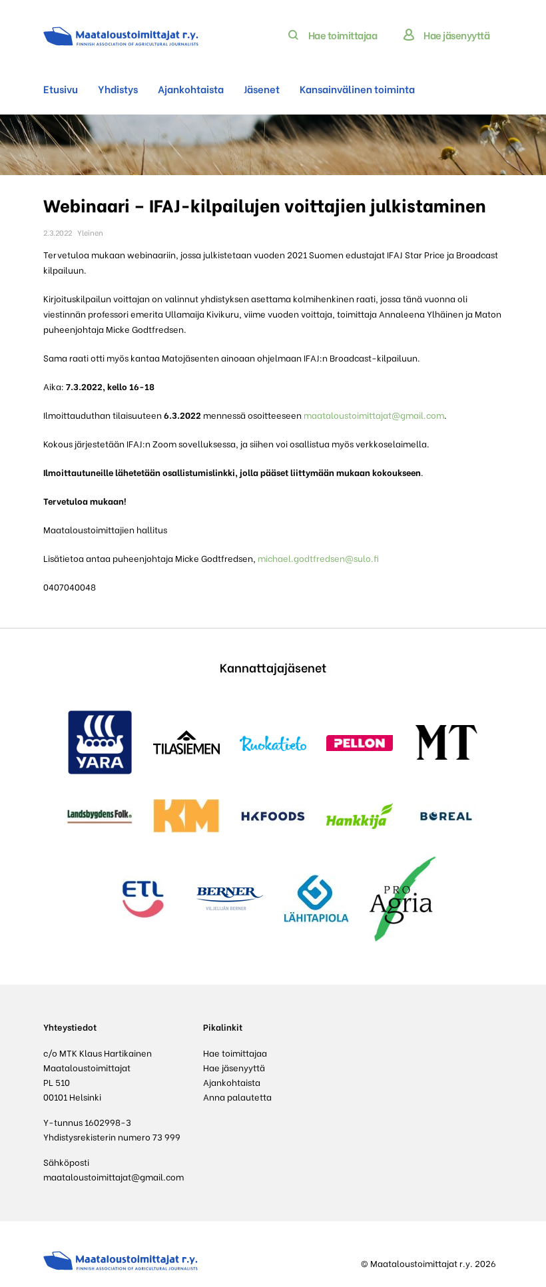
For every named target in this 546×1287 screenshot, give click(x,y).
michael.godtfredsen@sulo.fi (317, 557)
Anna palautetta (237, 1096)
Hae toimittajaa (343, 35)
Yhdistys (118, 88)
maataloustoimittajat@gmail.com (374, 414)
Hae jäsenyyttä (456, 35)
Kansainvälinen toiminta (357, 88)
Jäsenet (262, 88)
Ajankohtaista (191, 88)
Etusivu (60, 88)
